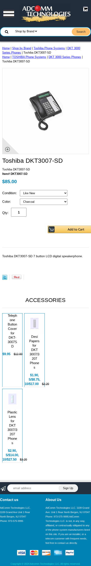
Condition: (9, 193)
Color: (7, 201)
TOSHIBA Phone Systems (29, 57)
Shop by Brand (21, 48)
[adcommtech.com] (45, 13)
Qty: (5, 213)
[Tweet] (4, 278)
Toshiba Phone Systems (49, 48)
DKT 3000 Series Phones (65, 57)
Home (6, 48)
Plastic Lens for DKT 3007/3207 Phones (12, 427)
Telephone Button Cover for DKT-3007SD (12, 331)
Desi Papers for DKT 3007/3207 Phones (34, 352)
